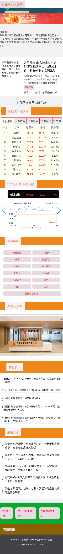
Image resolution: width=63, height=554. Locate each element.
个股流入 (33, 121)
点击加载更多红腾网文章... (31, 102)
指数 (17, 286)
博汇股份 (16, 137)
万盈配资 (29, 87)
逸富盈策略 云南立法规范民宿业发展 (22, 398)
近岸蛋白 (16, 151)
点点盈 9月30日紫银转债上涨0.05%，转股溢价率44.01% (32, 389)
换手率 (57, 121)
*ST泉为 (16, 173)
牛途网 (46, 252)
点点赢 (46, 273)
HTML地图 (46, 539)
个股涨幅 (7, 121)
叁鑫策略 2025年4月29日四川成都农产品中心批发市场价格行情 (32, 380)
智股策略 (16, 252)
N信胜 (16, 133)
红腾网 (5, 513)
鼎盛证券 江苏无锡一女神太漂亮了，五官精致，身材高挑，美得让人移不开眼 (32, 468)
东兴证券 (16, 279)
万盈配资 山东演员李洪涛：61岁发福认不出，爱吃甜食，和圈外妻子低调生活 (41, 66)
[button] (4, 210)
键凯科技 (16, 155)
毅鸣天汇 (46, 259)
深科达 (16, 169)
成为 (46, 279)
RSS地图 (35, 539)
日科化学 (16, 164)
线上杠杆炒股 (25, 513)
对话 (17, 259)
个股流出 (46, 121)
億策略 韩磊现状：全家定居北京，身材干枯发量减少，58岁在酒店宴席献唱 (32, 445)
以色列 (17, 273)
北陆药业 (16, 160)
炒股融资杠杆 (48, 513)
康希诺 (16, 146)
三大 (46, 286)
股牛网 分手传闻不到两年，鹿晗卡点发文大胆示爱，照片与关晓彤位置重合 (32, 457)
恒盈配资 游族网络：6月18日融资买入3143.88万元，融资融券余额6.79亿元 (32, 408)
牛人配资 (46, 266)
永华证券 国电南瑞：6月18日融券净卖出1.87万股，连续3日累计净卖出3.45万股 (32, 419)
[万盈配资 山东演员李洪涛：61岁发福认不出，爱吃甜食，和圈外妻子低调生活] (11, 69)
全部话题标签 (31, 293)
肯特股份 (16, 142)
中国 (17, 266)
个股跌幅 (20, 121)
